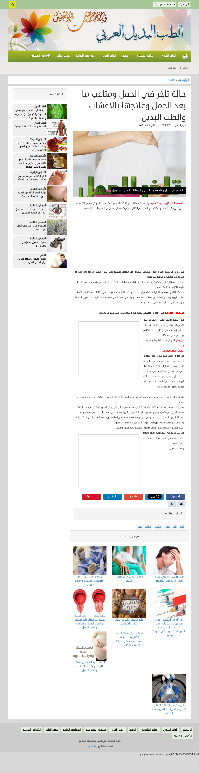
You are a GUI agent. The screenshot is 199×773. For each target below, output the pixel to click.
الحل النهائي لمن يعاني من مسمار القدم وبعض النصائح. (31, 178)
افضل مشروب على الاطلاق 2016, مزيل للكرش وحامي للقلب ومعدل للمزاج (32, 163)
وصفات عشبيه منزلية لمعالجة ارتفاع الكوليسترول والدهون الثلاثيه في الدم (31, 146)
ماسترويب (91, 746)
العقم (172, 80)
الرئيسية (183, 80)
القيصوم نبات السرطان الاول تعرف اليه (31, 227)
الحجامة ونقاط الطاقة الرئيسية (30, 126)
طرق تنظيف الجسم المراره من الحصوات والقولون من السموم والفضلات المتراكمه (30, 114)
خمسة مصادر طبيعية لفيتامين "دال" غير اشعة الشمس (31, 211)
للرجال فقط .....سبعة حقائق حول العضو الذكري (31, 260)
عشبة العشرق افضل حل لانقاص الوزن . (34, 244)
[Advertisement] (129, 240)
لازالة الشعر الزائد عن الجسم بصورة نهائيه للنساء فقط (32, 194)
